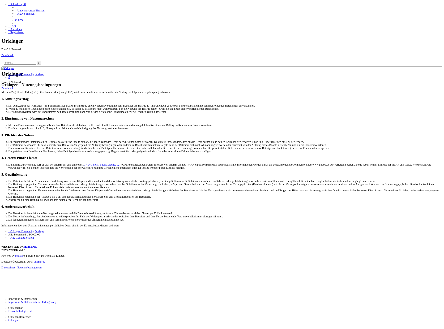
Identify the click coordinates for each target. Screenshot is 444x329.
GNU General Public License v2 (101, 164)
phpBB (19, 255)
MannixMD (30, 246)
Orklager (13, 320)
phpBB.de (39, 261)
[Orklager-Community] (7, 68)
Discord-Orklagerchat (20, 311)
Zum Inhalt (7, 55)
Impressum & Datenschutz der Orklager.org (32, 302)
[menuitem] (30, 10)
